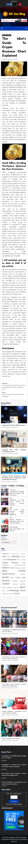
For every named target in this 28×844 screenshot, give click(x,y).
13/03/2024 (14, 481)
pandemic (23, 584)
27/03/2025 (15, 427)
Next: (13, 394)
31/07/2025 (15, 715)
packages (15, 584)
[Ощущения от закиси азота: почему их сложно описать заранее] (4, 501)
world (16, 593)
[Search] (26, 28)
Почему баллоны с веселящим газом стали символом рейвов (17, 521)
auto (4, 556)
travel (23, 590)
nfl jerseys (23, 581)
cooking (23, 559)
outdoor (6, 583)
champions (12, 559)
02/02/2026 (15, 660)
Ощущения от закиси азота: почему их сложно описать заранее (17, 502)
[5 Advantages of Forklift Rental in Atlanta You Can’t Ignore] (4, 492)
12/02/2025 (15, 453)
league (18, 577)
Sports (11, 498)
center (4, 559)
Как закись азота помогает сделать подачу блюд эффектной (17, 512)
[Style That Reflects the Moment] (4, 529)
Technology (12, 490)
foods (12, 568)
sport (23, 587)
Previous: (13, 386)
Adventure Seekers (15, 553)
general (23, 568)
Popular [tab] (12, 486)
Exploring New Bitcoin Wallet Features (13, 425)
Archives (4, 539)
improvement (8, 573)
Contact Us (5, 837)
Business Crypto (6, 35)
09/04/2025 (15, 740)
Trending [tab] (20, 486)
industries (23, 574)
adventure (5, 554)
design (24, 563)
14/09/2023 (15, 59)
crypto (5, 562)
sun (7, 590)
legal (24, 577)
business (16, 556)
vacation (11, 593)
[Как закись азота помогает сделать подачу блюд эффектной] (4, 511)
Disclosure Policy (15, 837)
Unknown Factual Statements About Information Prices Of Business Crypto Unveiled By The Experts (14, 477)
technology (14, 590)
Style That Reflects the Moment (17, 529)
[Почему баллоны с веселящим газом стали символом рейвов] (4, 520)
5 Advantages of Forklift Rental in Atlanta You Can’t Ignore (17, 493)
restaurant (16, 587)
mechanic (15, 581)
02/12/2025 (15, 688)
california (23, 556)
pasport (4, 587)
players (9, 587)
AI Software (23, 553)
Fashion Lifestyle (14, 527)
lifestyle (6, 580)
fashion (5, 567)
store (3, 590)
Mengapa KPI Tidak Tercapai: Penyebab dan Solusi (14, 450)
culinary (15, 562)
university (5, 593)
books (8, 556)
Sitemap (23, 837)
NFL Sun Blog (18, 804)
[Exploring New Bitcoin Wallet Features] (14, 414)
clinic (19, 559)
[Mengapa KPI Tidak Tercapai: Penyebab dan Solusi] (14, 439)
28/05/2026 (15, 633)
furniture (17, 568)
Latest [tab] (4, 486)
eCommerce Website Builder (20, 565)
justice (12, 577)
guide (4, 570)
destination (5, 565)
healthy (22, 570)
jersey (5, 577)
